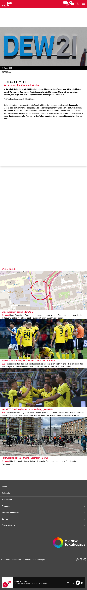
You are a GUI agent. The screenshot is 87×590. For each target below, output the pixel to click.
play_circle (78, 582)
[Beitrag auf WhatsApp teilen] (11, 82)
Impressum (5, 559)
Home (4, 487)
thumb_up (82, 582)
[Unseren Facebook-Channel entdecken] (81, 559)
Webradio (6, 493)
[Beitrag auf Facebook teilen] (15, 82)
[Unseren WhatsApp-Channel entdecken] (77, 559)
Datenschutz (17, 559)
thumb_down (73, 582)
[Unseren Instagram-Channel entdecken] (84, 559)
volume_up (68, 582)
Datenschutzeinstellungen (34, 559)
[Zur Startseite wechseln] (7, 4)
